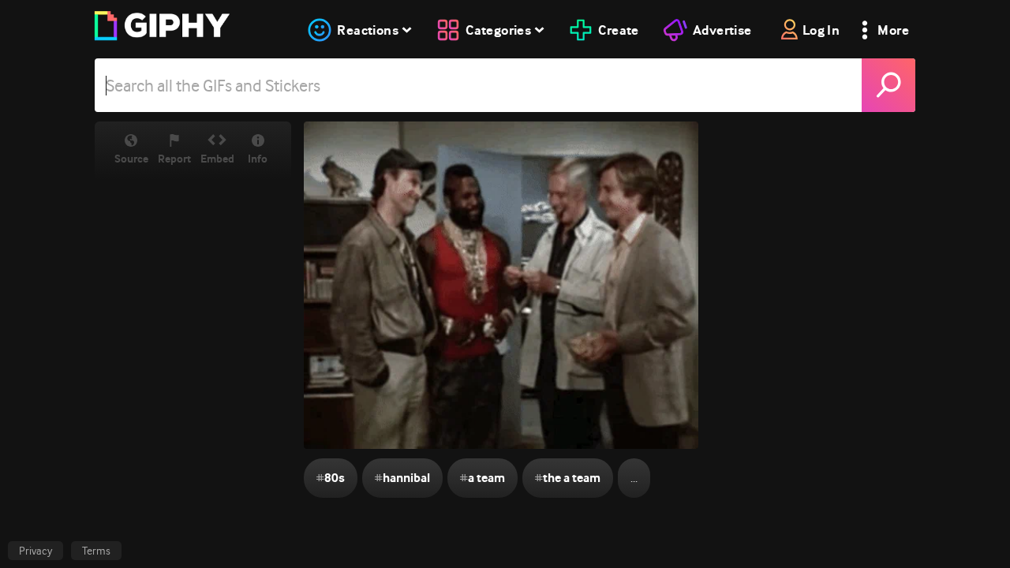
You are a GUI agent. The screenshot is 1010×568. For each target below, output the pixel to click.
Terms (96, 550)
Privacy (35, 550)
